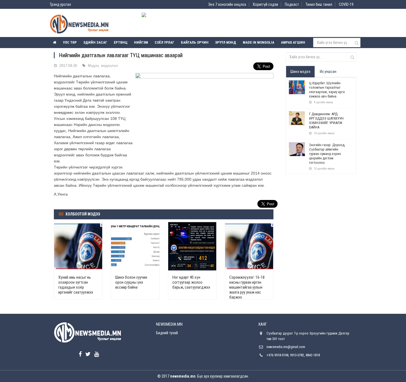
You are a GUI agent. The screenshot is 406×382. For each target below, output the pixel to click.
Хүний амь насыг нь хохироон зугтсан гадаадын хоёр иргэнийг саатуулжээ (75, 285)
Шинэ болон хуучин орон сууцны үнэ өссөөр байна (131, 282)
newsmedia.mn (183, 376)
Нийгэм (141, 42)
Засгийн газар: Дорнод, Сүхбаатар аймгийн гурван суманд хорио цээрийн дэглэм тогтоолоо (327, 154)
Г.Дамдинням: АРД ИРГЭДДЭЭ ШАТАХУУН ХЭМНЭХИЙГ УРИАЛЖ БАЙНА (326, 120)
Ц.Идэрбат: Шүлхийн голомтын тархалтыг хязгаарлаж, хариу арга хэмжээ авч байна (327, 89)
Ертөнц (120, 42)
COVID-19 (346, 4)
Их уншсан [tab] (328, 71)
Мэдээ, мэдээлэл (103, 66)
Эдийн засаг (95, 42)
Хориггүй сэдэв (265, 4)
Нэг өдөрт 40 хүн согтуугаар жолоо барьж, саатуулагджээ (191, 282)
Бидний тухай (167, 333)
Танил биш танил (318, 4)
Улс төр (70, 42)
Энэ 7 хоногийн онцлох (227, 4)
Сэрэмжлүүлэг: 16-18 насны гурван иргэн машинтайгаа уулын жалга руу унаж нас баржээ (247, 287)
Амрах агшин (293, 42)
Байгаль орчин (195, 42)
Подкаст (292, 4)
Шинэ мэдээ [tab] (300, 71)
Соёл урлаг (164, 42)
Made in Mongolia (258, 42)
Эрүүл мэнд (225, 42)
